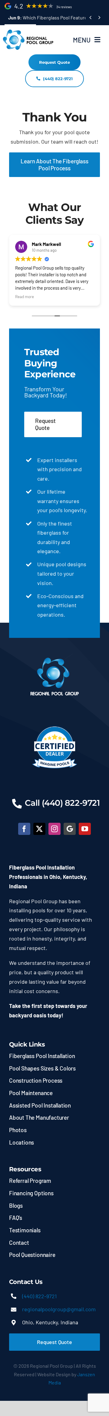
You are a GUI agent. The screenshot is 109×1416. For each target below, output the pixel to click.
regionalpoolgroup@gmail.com (59, 1309)
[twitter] (39, 829)
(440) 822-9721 (39, 1296)
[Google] (70, 829)
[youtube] (85, 829)
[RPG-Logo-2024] (28, 31)
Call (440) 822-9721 (62, 803)
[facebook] (24, 829)
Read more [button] (24, 296)
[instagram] (54, 829)
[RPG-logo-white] (54, 656)
